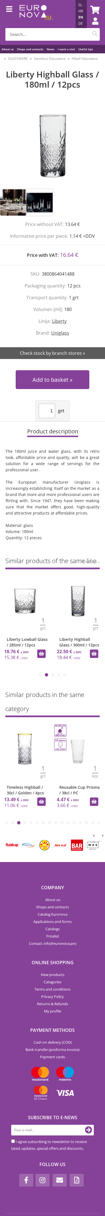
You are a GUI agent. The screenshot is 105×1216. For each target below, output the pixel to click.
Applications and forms (52, 921)
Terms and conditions (52, 989)
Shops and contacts (30, 49)
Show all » (91, 561)
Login (92, 26)
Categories (52, 981)
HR (80, 11)
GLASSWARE (18, 58)
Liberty (59, 321)
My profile (52, 1011)
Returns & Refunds (52, 1003)
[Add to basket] (41, 654)
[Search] (94, 34)
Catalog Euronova (52, 914)
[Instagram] (43, 1180)
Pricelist (52, 936)
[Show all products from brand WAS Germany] (93, 845)
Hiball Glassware (85, 58)
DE (80, 23)
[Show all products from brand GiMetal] (28, 845)
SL (80, 5)
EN (80, 17)
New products (52, 974)
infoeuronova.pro (60, 943)
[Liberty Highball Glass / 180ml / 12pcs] (52, 145)
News (50, 49)
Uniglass (60, 333)
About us (8, 49)
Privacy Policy (52, 996)
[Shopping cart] (94, 10)
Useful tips (85, 49)
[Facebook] (26, 1180)
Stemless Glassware (50, 58)
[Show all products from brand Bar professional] (77, 845)
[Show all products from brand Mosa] (61, 845)
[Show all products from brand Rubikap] (12, 845)
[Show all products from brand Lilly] (44, 845)
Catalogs (52, 928)
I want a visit (66, 49)
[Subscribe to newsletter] (88, 1130)
